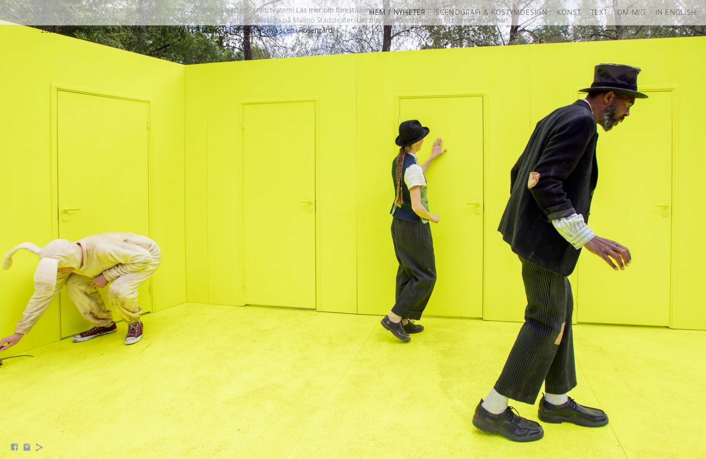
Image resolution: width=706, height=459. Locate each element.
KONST (569, 12)
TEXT (599, 12)
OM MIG (631, 12)
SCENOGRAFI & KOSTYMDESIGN (492, 12)
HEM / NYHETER (397, 12)
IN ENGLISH (676, 12)
